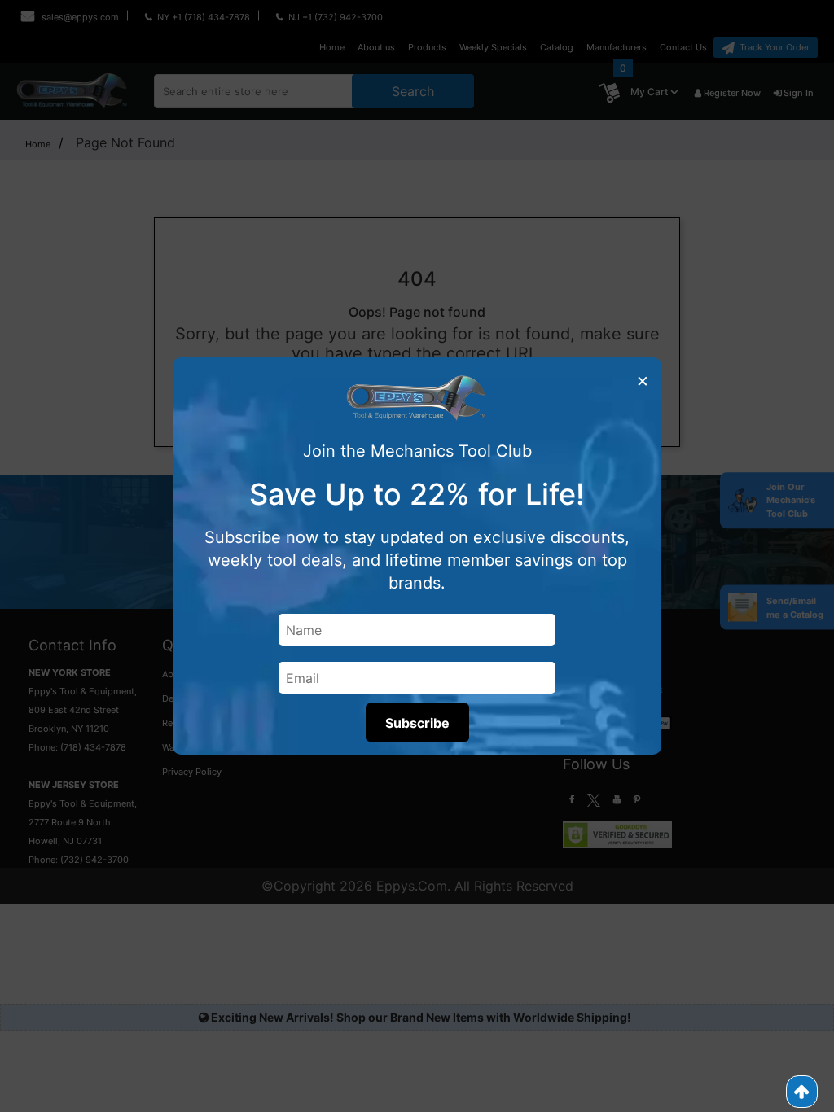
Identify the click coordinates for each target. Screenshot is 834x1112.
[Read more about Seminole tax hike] (802, 1091)
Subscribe (417, 723)
